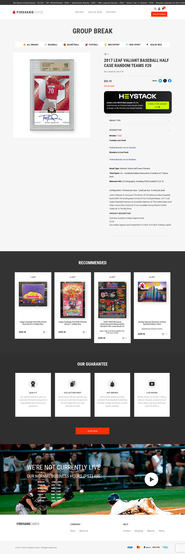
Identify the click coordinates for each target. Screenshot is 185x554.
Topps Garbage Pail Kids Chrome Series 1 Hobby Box (73, 323)
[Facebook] (16, 529)
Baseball (51, 44)
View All (159, 14)
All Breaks (30, 44)
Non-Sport (133, 44)
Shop (72, 531)
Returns (150, 531)
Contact (126, 531)
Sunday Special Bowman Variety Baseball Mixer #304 (152, 323)
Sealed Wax (95, 12)
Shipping (138, 531)
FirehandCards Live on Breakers (122, 159)
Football (91, 44)
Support (111, 12)
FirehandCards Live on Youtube (122, 148)
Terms (161, 531)
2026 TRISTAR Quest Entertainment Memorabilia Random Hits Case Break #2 (112, 324)
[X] (19, 529)
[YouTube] (24, 529)
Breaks (79, 12)
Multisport (112, 44)
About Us (83, 531)
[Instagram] (22, 529)
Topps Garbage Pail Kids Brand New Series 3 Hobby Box (33, 323)
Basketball (71, 44)
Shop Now (92, 431)
